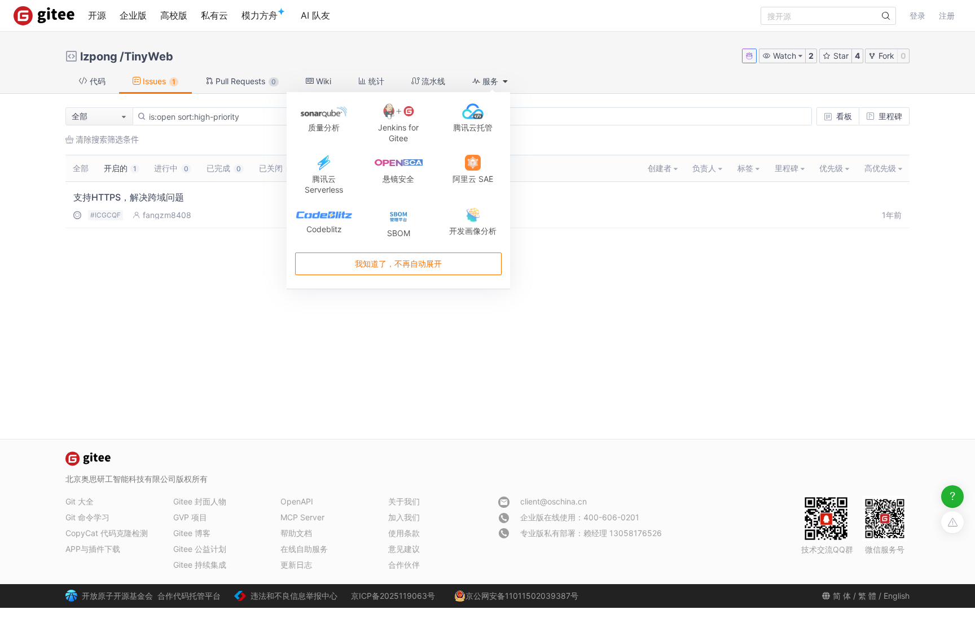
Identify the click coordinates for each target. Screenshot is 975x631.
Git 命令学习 (87, 517)
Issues (157, 81)
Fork (885, 55)
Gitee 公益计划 (199, 549)
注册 (947, 15)
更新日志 (296, 564)
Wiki (322, 81)
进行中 (171, 168)
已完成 (224, 168)
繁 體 (867, 595)
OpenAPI (296, 501)
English (897, 595)
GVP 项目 (190, 517)
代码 (96, 81)
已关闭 (276, 168)
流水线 (432, 81)
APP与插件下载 (92, 549)
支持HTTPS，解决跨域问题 (128, 197)
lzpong (98, 56)
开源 (97, 15)
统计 (375, 81)
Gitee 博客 (191, 533)
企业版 (133, 15)
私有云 (214, 15)
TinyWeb (148, 56)
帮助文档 (296, 533)
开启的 (120, 168)
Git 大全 (79, 501)
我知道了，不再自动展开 (398, 263)
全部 (81, 168)
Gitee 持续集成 (199, 564)
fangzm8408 (167, 215)
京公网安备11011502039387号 (521, 595)
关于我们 (404, 501)
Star (840, 55)
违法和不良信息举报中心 (294, 595)
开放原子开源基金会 (117, 595)
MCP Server (302, 517)
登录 (917, 15)
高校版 (173, 15)
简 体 (842, 595)
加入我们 (404, 517)
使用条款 (404, 533)
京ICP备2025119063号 (393, 595)
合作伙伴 (404, 564)
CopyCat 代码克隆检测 (106, 533)
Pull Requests (244, 81)
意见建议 (404, 549)
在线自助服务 (304, 549)
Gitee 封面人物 (199, 501)
